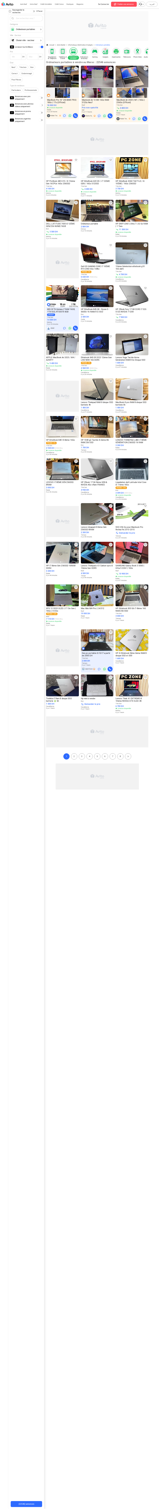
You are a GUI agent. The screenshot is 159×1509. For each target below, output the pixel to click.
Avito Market (61, 45)
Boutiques (70, 4)
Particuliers (16, 90)
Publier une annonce (126, 4)
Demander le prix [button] (127, 533)
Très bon (22, 67)
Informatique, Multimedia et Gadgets (80, 45)
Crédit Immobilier (46, 4)
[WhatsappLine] (69, 115)
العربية (152, 4)
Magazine (80, 4)
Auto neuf (23, 4)
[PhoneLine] (75, 115)
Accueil (51, 45)
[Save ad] (76, 68)
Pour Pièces (16, 80)
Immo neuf (33, 4)
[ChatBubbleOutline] (64, 115)
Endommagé (27, 73)
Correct (15, 73)
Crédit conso (59, 4)
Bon (32, 67)
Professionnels (31, 90)
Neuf (13, 67)
